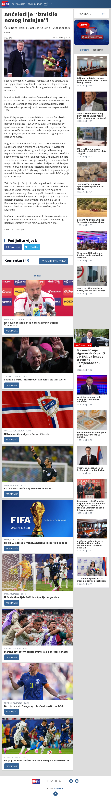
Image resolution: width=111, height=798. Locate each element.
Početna (16, 4)
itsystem (58, 788)
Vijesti (23, 4)
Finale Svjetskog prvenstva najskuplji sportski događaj (36, 542)
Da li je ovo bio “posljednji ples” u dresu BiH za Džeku (34, 706)
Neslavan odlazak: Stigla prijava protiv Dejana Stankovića (31, 324)
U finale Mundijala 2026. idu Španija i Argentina (31, 597)
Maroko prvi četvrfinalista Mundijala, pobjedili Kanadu (36, 651)
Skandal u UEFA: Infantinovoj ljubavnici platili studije (35, 379)
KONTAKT (38, 4)
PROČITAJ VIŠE (12, 330)
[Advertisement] (91, 313)
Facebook (14, 247)
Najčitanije (98, 49)
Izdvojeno (84, 49)
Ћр (51, 4)
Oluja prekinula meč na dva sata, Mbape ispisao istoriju (36, 760)
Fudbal (37, 275)
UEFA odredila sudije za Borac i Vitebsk (26, 434)
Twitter (34, 247)
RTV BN (31, 4)
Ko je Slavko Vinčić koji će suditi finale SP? (28, 488)
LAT (45, 4)
